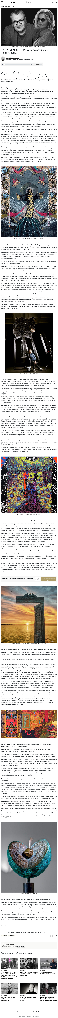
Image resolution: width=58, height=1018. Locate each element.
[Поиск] (56, 2)
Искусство (13, 6)
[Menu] (2, 2)
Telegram (26, 1012)
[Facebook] (24, 2)
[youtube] (31, 2)
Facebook (20, 1012)
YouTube (38, 1012)
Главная (2, 6)
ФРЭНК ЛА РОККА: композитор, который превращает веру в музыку (28, 998)
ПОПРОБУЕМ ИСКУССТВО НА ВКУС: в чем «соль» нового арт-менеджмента (9, 998)
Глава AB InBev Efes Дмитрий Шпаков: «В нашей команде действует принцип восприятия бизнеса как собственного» (48, 999)
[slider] (17, 64)
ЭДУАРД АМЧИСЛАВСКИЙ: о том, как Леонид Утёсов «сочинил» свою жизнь (29, 973)
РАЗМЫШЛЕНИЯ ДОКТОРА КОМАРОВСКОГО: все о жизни (47, 972)
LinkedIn (32, 1012)
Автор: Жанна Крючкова (12, 58)
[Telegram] (26, 2)
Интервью (7, 6)
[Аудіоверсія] (29, 963)
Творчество (12, 935)
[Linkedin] (28, 2)
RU (53, 2)
